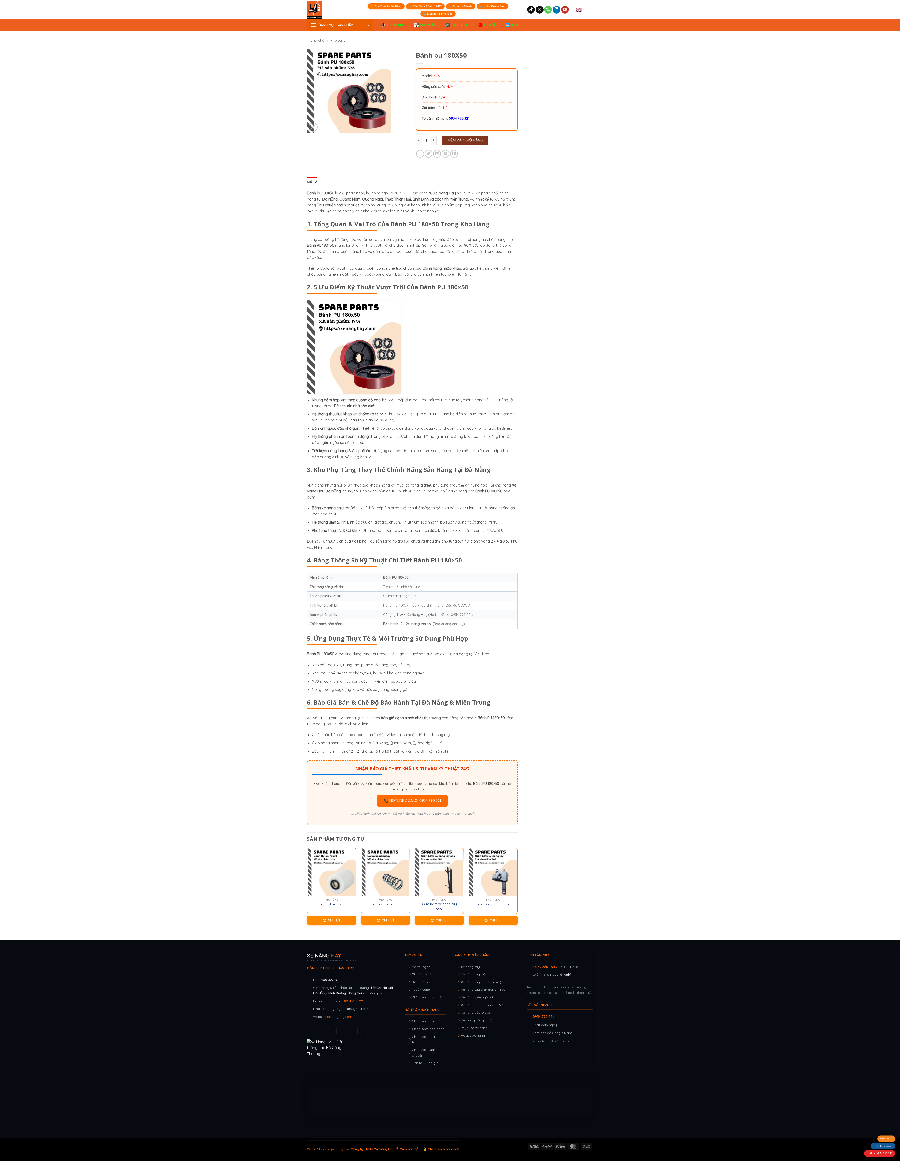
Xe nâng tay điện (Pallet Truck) (484, 989)
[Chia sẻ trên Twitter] (428, 154)
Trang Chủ (395, 25)
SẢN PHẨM (428, 25)
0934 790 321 (353, 1001)
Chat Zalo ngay (545, 1025)
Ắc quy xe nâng (473, 1035)
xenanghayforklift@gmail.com (346, 1009)
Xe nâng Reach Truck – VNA (482, 1005)
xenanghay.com (339, 1017)
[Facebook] (311, 1031)
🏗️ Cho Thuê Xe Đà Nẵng (386, 6)
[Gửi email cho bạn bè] (437, 154)
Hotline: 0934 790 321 (879, 1153)
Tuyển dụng (421, 989)
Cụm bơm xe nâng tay (493, 904)
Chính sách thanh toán (425, 1039)
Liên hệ (489, 25)
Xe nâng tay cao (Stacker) (481, 982)
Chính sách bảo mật (427, 997)
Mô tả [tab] (312, 182)
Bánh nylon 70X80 (332, 904)
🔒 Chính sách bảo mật (441, 1149)
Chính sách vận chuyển (423, 1052)
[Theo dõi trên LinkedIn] (556, 10)
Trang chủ (315, 40)
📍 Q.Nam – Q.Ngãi (460, 6)
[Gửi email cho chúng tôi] (540, 10)
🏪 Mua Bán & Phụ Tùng (438, 13)
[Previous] (307, 889)
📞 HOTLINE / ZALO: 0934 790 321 (412, 800)
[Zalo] (343, 1031)
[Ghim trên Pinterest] (445, 154)
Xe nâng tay (470, 967)
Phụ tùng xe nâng (474, 1028)
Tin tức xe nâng (424, 974)
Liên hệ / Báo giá (425, 1063)
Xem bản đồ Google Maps (553, 1033)
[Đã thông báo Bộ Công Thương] (352, 1048)
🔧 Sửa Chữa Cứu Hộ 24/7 (425, 6)
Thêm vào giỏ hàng (464, 140)
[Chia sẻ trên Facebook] (420, 154)
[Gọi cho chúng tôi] (548, 10)
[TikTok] (322, 1031)
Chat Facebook (883, 1145)
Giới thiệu (460, 25)
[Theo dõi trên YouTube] (565, 10)
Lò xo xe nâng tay (385, 904)
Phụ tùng (338, 40)
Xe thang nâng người (477, 1020)
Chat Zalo (886, 1138)
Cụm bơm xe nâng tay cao (439, 906)
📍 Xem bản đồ (406, 1149)
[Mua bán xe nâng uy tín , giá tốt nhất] (324, 9)
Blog (515, 25)
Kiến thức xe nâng (425, 982)
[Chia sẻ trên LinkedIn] (454, 154)
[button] (340, 25)
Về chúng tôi (421, 967)
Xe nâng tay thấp (474, 974)
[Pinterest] (364, 1031)
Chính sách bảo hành (428, 1029)
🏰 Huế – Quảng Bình (492, 6)
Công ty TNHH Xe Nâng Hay (372, 1149)
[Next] (517, 889)
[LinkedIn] (353, 1031)
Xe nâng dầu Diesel (476, 1012)
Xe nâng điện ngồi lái (477, 997)
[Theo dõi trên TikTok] (531, 10)
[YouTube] (332, 1031)
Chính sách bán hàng (428, 1021)
